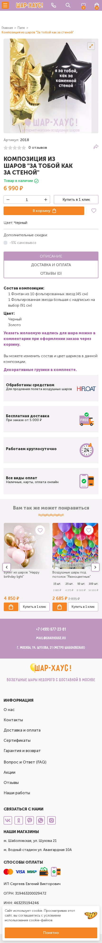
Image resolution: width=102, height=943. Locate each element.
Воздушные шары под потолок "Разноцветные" (71, 574)
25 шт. (69, 583)
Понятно (51, 932)
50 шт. (81, 583)
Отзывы (11, 782)
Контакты (13, 719)
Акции (9, 772)
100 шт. (93, 583)
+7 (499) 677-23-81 (51, 629)
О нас (9, 709)
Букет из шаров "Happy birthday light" (21, 574)
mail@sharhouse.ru (51, 638)
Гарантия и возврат (22, 750)
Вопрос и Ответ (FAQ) (25, 762)
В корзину (42, 210)
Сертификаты (17, 740)
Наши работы (17, 792)
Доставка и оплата (22, 730)
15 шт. (57, 583)
